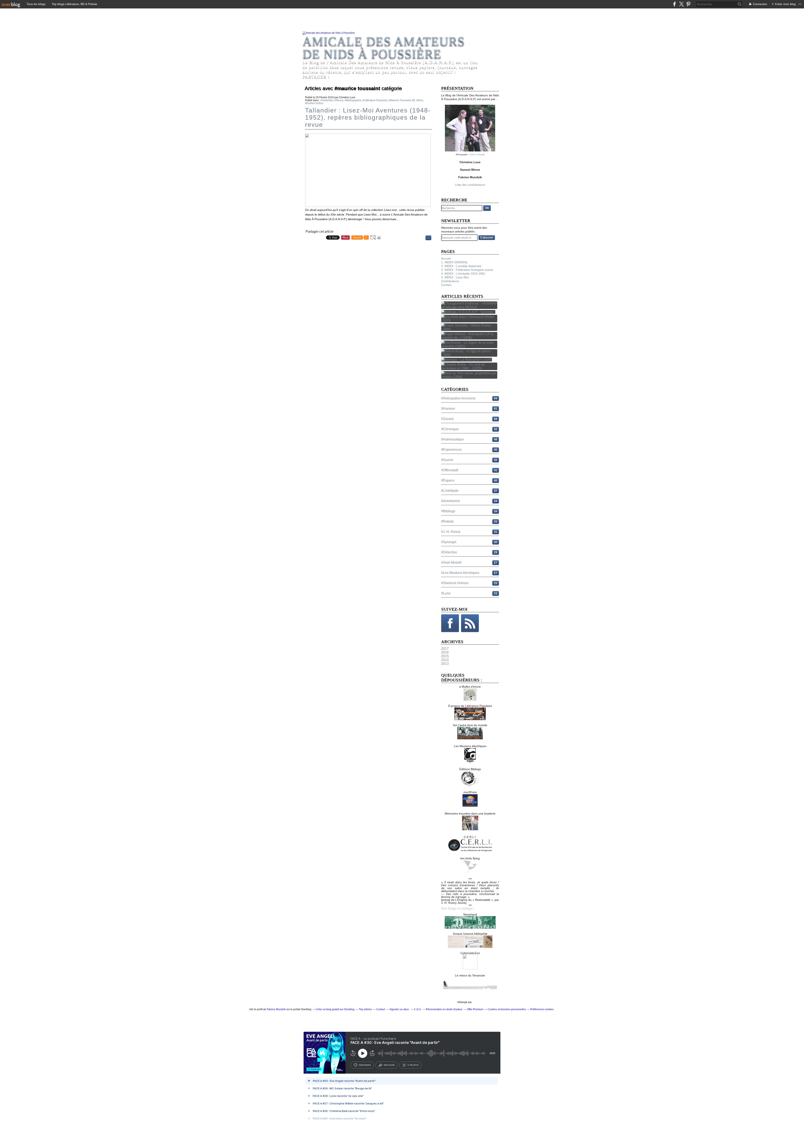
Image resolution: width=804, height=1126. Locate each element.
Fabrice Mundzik (276, 1009)
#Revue (338, 100)
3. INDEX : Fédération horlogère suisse (467, 269)
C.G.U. (417, 1009)
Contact (446, 285)
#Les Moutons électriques (460, 573)
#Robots (447, 521)
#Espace (447, 480)
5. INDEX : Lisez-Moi (455, 277)
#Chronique (450, 429)
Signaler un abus (399, 1009)
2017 (445, 648)
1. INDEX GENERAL (454, 262)
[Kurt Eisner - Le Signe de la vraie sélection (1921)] (470, 346)
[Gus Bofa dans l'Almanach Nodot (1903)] (470, 320)
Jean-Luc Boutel (477, 155)
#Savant (447, 419)
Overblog (477, 1002)
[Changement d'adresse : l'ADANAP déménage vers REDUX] (470, 307)
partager (389, 1065)
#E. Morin (417, 100)
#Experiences (451, 449)
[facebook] (674, 4)
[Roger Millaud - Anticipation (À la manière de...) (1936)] (470, 338)
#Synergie (448, 542)
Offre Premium (475, 1009)
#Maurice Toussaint (400, 100)
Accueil (446, 258)
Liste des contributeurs (470, 184)
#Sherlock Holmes (455, 583)
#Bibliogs (448, 511)
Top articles (365, 1009)
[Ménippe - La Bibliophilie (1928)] (467, 360)
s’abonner (365, 1065)
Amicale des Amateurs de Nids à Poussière (384, 47)
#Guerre (447, 460)
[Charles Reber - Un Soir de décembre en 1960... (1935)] (470, 368)
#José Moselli (451, 562)
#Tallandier (327, 100)
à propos (413, 1065)
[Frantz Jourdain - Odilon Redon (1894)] (470, 329)
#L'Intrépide (450, 490)
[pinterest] (688, 4)
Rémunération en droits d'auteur (444, 1009)
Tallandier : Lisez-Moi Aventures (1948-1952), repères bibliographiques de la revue (368, 117)
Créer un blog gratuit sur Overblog (335, 1009)
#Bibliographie (353, 100)
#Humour (448, 408)
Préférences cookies (542, 1009)
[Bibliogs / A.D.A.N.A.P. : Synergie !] (469, 312)
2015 (445, 656)
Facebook (450, 623)
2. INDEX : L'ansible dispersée (461, 266)
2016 (445, 652)
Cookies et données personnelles (507, 1009)
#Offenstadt (449, 470)
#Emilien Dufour (314, 103)
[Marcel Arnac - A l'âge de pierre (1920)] (470, 355)
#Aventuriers (450, 501)
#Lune (446, 593)
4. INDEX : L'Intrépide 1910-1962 (463, 273)
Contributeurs (450, 281)
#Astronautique (452, 439)
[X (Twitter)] (681, 4)
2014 (445, 660)
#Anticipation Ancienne (458, 398)
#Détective (449, 552)
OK (487, 208)
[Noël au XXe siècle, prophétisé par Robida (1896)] (470, 377)
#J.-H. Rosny (450, 531)
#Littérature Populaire (375, 100)
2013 (445, 663)
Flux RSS (470, 623)
